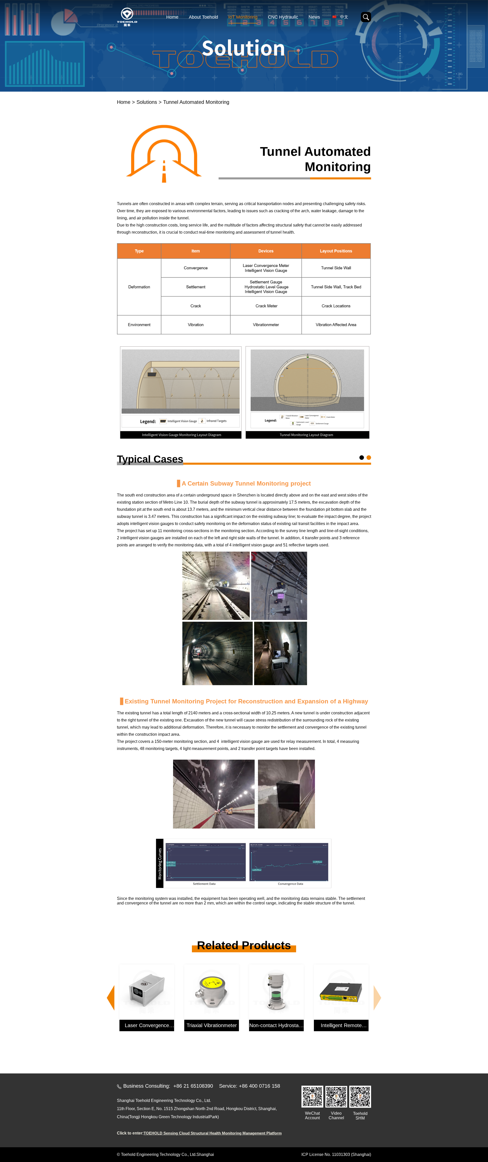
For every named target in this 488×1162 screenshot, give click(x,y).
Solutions (146, 102)
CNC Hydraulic (283, 17)
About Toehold (203, 17)
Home (172, 17)
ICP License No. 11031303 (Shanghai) (336, 1154)
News (314, 17)
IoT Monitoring (242, 17)
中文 (344, 17)
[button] (110, 998)
